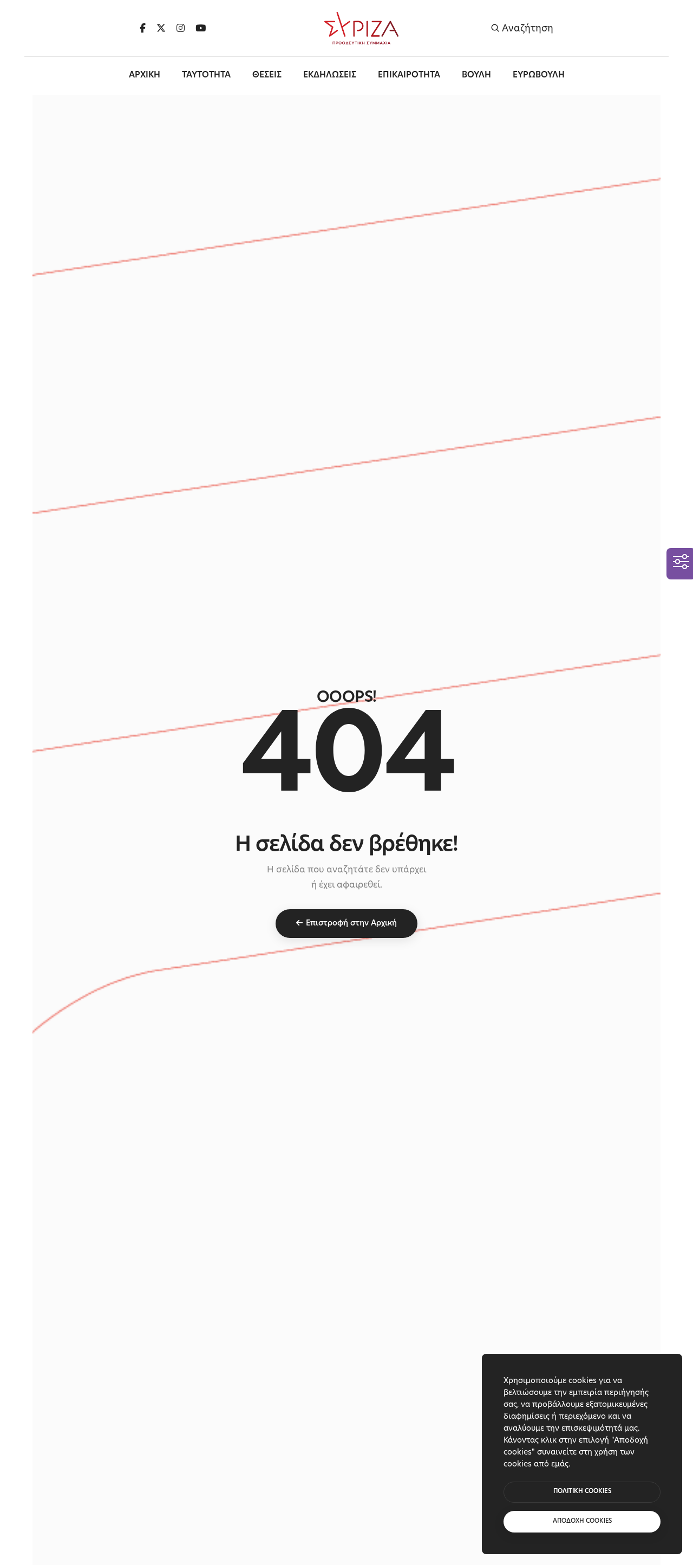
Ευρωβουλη (539, 75)
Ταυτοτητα (206, 75)
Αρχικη (144, 75)
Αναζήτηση (526, 28)
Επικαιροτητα (409, 75)
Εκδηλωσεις (329, 75)
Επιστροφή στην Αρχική (351, 924)
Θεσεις (267, 75)
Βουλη (476, 75)
